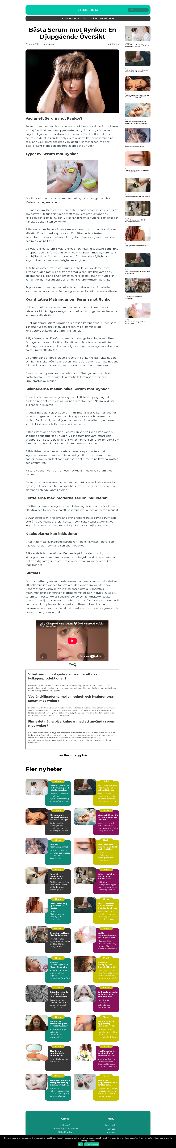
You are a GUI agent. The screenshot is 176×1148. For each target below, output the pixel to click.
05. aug (58, 869)
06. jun (106, 869)
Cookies (93, 18)
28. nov (58, 840)
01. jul (106, 781)
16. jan (106, 1076)
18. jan (58, 1017)
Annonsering (69, 18)
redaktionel (113, 44)
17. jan (106, 1046)
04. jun (58, 987)
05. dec (106, 810)
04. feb (106, 928)
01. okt (106, 958)
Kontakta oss (107, 18)
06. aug (58, 781)
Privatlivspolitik (92, 1144)
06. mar (106, 899)
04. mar (58, 928)
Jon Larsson (49, 44)
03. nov (58, 958)
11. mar (106, 987)
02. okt (106, 840)
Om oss (82, 18)
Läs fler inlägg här (72, 755)
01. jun (58, 810)
